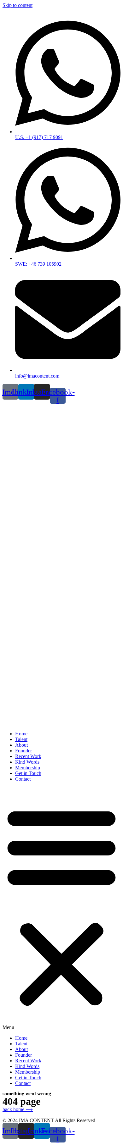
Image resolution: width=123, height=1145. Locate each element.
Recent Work (28, 756)
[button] (61, 908)
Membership (27, 767)
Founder (23, 750)
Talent (21, 739)
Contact (23, 779)
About (21, 745)
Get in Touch (28, 773)
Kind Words (27, 762)
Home (21, 733)
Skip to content (17, 5)
